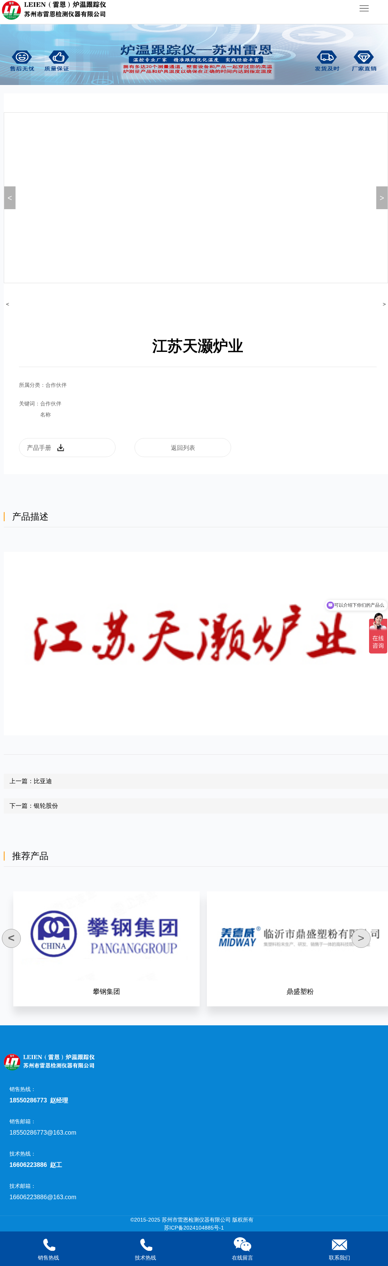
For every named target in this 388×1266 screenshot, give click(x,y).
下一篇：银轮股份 (33, 805)
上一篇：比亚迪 (30, 781)
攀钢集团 (106, 991)
